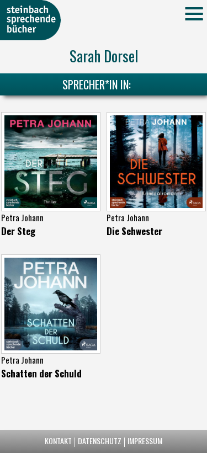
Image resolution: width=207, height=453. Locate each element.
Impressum (145, 440)
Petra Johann (22, 217)
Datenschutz (99, 440)
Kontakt (58, 440)
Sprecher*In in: (96, 84)
